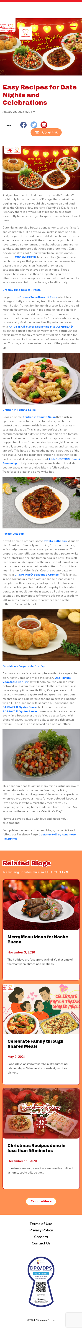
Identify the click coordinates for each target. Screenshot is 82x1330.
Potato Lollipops (55, 541)
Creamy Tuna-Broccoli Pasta (22, 290)
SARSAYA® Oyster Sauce (20, 707)
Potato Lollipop (13, 534)
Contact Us (41, 1243)
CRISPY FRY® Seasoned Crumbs (37, 574)
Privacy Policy (41, 1230)
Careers (41, 1236)
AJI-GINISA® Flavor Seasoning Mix (32, 326)
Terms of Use (41, 1223)
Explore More (41, 1201)
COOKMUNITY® (25, 257)
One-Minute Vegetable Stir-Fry (24, 666)
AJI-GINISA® (64, 326)
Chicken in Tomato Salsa (19, 410)
